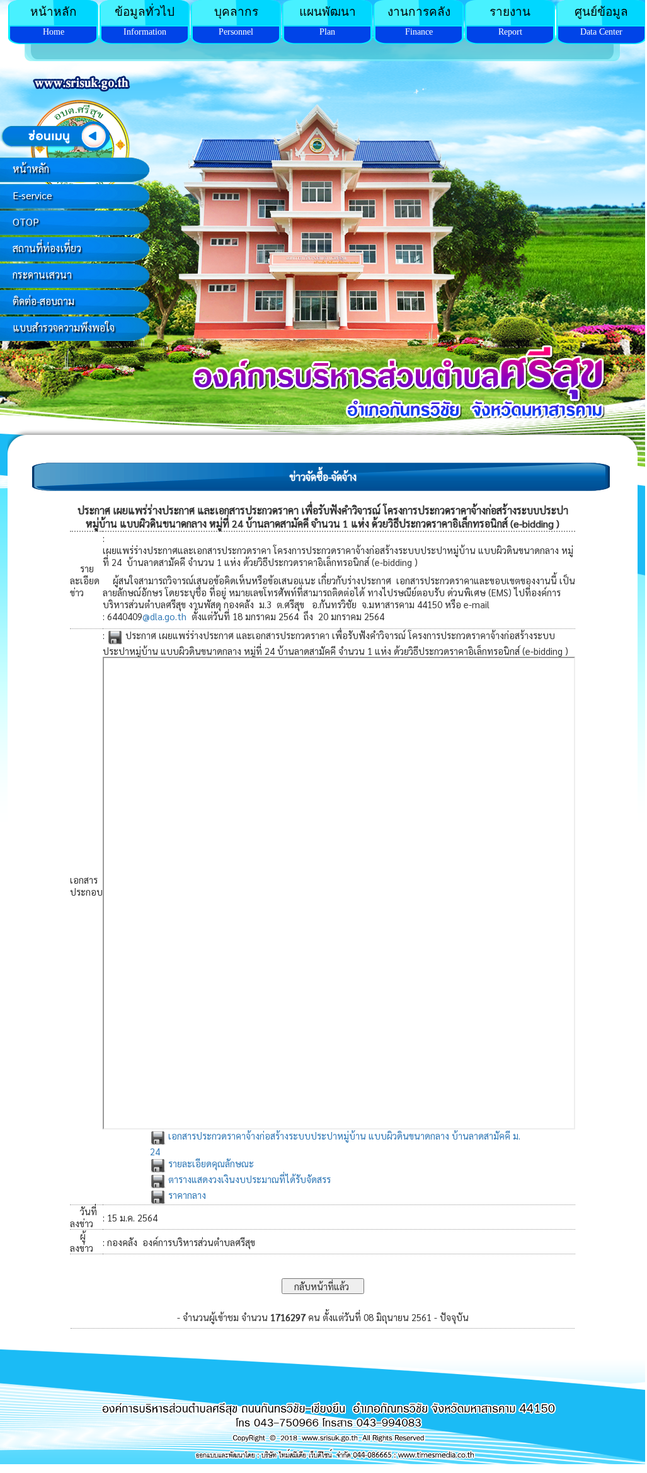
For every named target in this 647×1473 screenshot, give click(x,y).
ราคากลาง (186, 1195)
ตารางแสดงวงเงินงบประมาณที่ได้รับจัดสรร (248, 1179)
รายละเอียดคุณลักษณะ (210, 1163)
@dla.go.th (164, 616)
